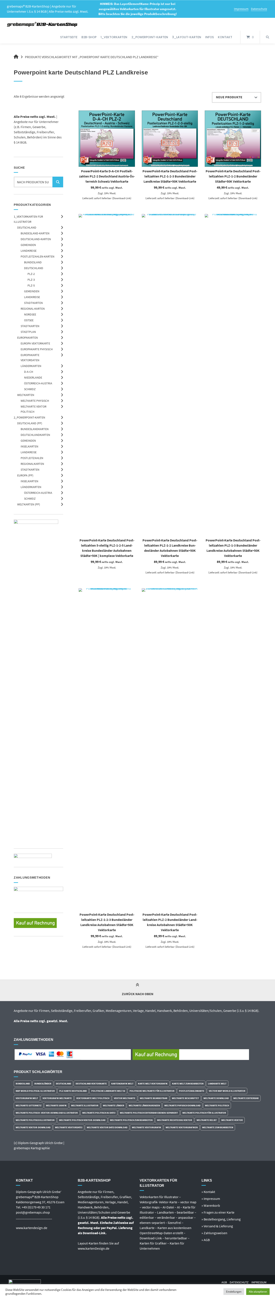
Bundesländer (42, 1083)
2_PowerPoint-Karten (149, 37)
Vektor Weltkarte (124, 1098)
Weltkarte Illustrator (84, 1105)
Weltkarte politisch (217, 1105)
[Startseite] (42, 24)
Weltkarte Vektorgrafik (146, 1127)
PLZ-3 (31, 280)
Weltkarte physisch (35, 401)
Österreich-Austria (38, 383)
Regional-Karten (33, 309)
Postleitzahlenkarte (191, 1090)
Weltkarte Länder (113, 1105)
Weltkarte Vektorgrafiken (182, 1127)
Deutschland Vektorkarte (91, 1083)
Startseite (68, 37)
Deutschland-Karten (36, 239)
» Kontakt (208, 1192)
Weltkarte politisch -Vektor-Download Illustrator (47, 1112)
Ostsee (29, 320)
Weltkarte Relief (207, 1120)
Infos (209, 37)
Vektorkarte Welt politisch (92, 1098)
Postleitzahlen (32, 458)
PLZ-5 (31, 285)
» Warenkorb (211, 1205)
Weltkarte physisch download (182, 1105)
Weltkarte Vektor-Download (33, 1127)
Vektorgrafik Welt (27, 1098)
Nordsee (30, 314)
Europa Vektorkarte (35, 343)
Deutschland (26, 227)
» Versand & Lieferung (217, 1226)
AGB (224, 1282)
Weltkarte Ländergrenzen (144, 1105)
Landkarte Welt (217, 1083)
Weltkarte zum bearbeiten (217, 1127)
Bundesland (33, 262)
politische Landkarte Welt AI (108, 1090)
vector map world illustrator (227, 1090)
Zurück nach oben (137, 994)
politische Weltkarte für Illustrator (152, 1090)
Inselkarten (29, 446)
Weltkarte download (216, 1098)
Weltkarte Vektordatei (68, 1127)
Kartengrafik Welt (122, 1083)
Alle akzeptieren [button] (258, 1291)
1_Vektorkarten (114, 37)
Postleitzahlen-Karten (37, 256)
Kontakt (225, 37)
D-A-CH (28, 372)
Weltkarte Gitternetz (28, 1105)
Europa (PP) (25, 475)
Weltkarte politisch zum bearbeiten (131, 1120)
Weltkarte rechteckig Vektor (174, 1120)
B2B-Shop (88, 37)
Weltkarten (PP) (28, 504)
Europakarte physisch (37, 349)
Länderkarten (31, 366)
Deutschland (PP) (29, 423)
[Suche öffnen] (267, 37)
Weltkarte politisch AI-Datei (98, 1112)
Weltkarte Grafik (56, 1105)
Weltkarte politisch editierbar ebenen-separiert (149, 1112)
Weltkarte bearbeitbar (153, 1098)
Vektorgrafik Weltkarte (57, 1098)
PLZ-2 (31, 274)
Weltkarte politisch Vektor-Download (82, 1120)
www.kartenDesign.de (93, 1248)
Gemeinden (28, 245)
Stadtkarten (33, 303)
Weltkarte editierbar (246, 1098)
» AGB (206, 1240)
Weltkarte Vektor (232, 1120)
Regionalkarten (32, 464)
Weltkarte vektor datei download (107, 1127)
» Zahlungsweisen (214, 1233)
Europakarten (27, 338)
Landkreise (29, 251)
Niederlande (33, 377)
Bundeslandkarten (35, 429)
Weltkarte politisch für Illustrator (204, 1112)
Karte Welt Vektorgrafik (153, 1083)
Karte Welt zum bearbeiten (187, 1083)
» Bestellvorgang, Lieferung (221, 1219)
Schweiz (30, 389)
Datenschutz (259, 9)
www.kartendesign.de (31, 1228)
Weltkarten (25, 395)
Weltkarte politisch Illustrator (35, 1120)
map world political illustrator (35, 1090)
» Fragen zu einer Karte (218, 1212)
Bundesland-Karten (35, 233)
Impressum (241, 9)
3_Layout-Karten (186, 37)
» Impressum (211, 1198)
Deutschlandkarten (35, 435)
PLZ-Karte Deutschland (73, 1090)
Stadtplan (28, 332)
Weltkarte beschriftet (185, 1098)
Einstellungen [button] (233, 1291)
